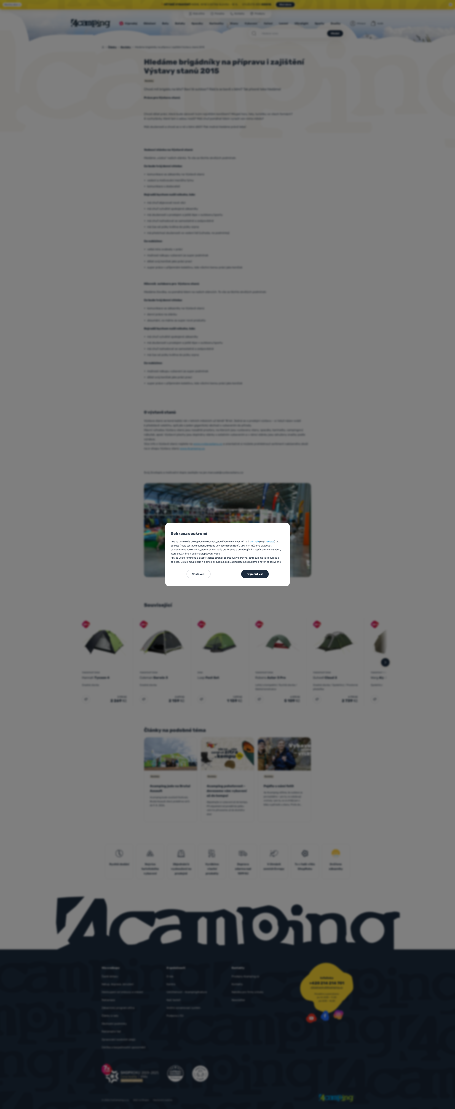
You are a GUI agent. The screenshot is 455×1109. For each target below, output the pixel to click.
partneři (254, 541)
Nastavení (198, 574)
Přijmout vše (255, 574)
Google (270, 541)
